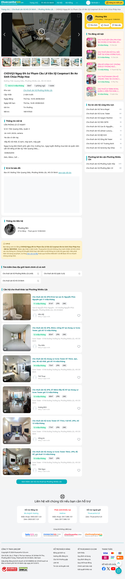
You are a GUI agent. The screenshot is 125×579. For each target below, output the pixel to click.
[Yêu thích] (78, 315)
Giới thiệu (81, 553)
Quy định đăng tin (84, 559)
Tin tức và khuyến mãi (61, 566)
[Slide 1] (6, 62)
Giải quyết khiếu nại (85, 569)
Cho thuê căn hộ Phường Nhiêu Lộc (37, 90)
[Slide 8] (74, 62)
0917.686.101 (67, 516)
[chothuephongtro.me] (93, 535)
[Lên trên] (118, 563)
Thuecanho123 (96, 516)
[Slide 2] (16, 62)
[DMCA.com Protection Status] (23, 569)
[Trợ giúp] (118, 571)
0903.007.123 (36, 516)
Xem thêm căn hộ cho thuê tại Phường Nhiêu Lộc (42, 482)
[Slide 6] (55, 62)
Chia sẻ (106, 25)
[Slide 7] (65, 62)
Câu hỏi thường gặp (60, 559)
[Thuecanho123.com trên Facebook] (104, 569)
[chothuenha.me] (72, 535)
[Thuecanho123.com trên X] (108, 568)
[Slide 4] (35, 62)
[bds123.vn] (31, 535)
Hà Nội (59, 2)
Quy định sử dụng (84, 556)
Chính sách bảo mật (85, 566)
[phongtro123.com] (52, 535)
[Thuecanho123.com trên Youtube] (113, 569)
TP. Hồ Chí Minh (47, 2)
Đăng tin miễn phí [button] (115, 3)
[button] (76, 3)
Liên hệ (56, 563)
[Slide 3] (26, 62)
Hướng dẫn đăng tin (60, 556)
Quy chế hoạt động (85, 563)
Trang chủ (34, 2)
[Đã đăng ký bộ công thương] (9, 569)
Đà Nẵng (69, 2)
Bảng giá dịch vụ (59, 553)
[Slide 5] (45, 62)
